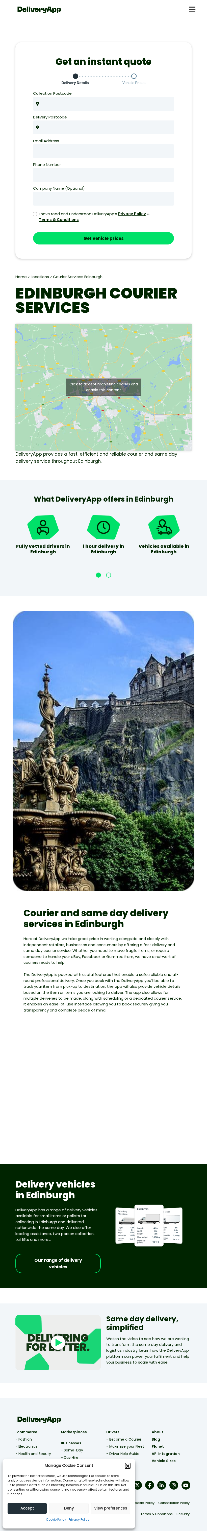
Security (183, 1514)
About (157, 1432)
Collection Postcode (52, 93)
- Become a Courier (123, 1439)
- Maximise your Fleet (125, 1446)
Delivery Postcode (50, 117)
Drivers (112, 1432)
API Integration (166, 1453)
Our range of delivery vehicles (58, 1263)
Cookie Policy (56, 1519)
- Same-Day (72, 1450)
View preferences (110, 1508)
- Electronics (26, 1446)
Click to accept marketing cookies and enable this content (103, 387)
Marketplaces (74, 1432)
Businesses (71, 1443)
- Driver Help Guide (122, 1453)
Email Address (46, 140)
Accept (27, 1508)
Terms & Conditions (59, 219)
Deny (69, 1508)
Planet (158, 1446)
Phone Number (47, 164)
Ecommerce (26, 1432)
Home (21, 276)
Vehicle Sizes (164, 1460)
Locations (40, 276)
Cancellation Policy (174, 1502)
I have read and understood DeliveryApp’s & (94, 216)
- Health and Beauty (33, 1453)
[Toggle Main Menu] (192, 9)
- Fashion (23, 1439)
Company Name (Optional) (59, 188)
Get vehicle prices (104, 238)
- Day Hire (69, 1457)
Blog (156, 1439)
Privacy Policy (79, 1519)
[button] (127, 1465)
